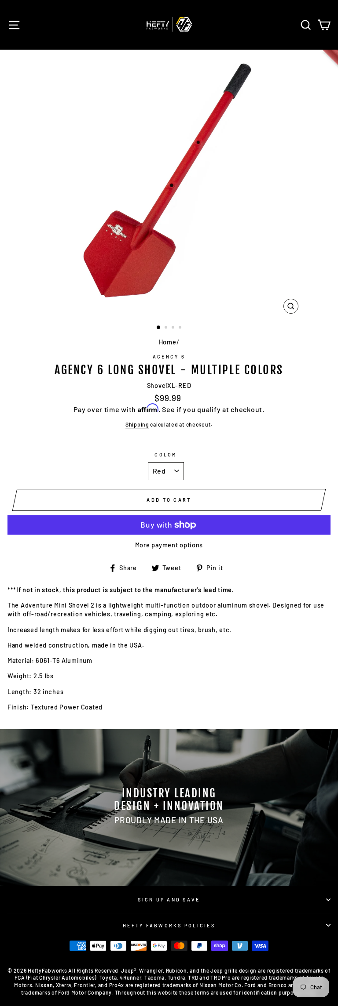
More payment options (169, 545)
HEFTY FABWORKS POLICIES (169, 925)
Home (167, 342)
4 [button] (181, 328)
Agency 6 (169, 356)
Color (165, 454)
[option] (169, 184)
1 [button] (159, 328)
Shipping (137, 424)
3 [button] (174, 328)
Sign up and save (169, 899)
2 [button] (167, 328)
